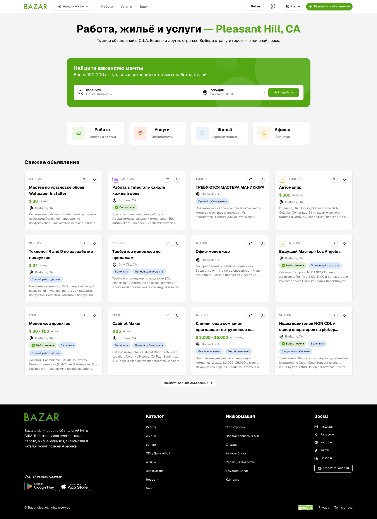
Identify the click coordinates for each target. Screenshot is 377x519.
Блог (149, 488)
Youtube (326, 442)
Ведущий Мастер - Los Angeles (310, 251)
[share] (84, 179)
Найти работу (284, 92)
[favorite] (94, 179)
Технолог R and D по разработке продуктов (61, 254)
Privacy (324, 507)
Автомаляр (290, 187)
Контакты (233, 479)
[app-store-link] (74, 486)
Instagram (327, 426)
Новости (152, 479)
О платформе (235, 427)
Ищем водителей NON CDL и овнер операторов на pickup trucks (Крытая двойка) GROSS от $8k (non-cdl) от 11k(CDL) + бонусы (313, 332)
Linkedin (326, 458)
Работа (107, 6)
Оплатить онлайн (336, 468)
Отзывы (231, 445)
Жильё (151, 436)
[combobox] (235, 94)
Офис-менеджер (213, 251)
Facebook (327, 434)
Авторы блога (236, 453)
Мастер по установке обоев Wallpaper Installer (56, 190)
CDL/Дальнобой (158, 453)
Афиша (151, 462)
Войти (255, 6)
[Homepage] (35, 6)
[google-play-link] (40, 486)
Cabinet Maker (126, 323)
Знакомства (155, 471)
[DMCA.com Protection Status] (305, 507)
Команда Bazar (237, 471)
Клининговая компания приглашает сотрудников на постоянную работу (224, 329)
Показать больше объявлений (186, 383)
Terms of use (343, 507)
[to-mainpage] (41, 417)
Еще (143, 6)
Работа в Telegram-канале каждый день (138, 190)
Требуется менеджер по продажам (136, 254)
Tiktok (324, 450)
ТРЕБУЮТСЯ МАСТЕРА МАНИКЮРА (230, 187)
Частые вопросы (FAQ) (242, 436)
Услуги (126, 6)
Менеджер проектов (49, 323)
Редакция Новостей (240, 462)
